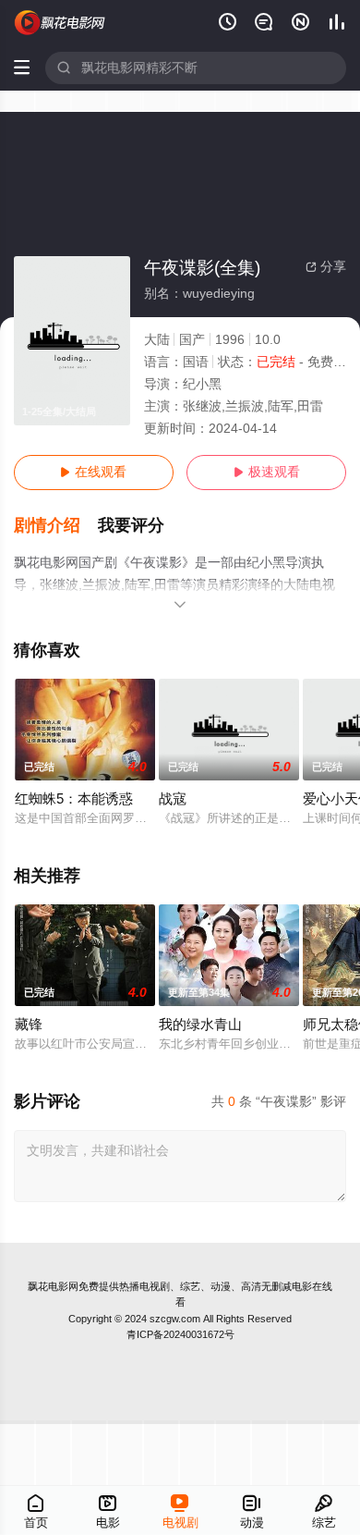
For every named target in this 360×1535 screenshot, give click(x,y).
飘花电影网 (53, 1286)
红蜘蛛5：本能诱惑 (74, 799)
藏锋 (28, 1024)
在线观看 (93, 472)
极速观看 (267, 472)
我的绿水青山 (200, 1024)
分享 (326, 267)
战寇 (172, 799)
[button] (56, 525)
